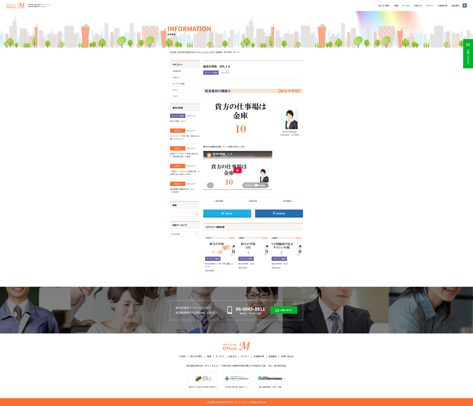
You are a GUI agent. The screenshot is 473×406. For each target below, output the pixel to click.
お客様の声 (443, 5)
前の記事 (219, 200)
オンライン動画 (211, 72)
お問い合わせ (286, 310)
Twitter (229, 213)
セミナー (430, 5)
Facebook (280, 213)
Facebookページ (465, 5)
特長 (396, 5)
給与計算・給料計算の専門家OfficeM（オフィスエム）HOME (192, 52)
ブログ (175, 96)
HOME (182, 356)
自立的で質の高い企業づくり (236, 387)
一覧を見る (252, 200)
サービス (406, 5)
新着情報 (219, 52)
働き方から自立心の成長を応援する (203, 387)
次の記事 (287, 200)
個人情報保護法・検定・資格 (270, 387)
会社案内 (455, 5)
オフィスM (15, 5)
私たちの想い (384, 5)
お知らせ (418, 5)
